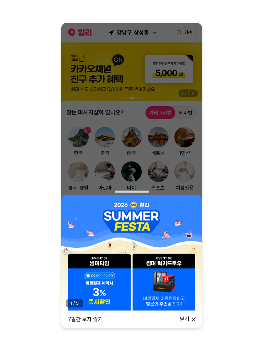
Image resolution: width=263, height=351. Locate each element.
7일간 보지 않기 (85, 319)
